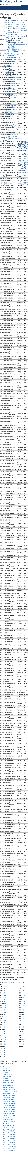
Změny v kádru (10, 71)
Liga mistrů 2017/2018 (10, 1091)
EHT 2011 (6, 1123)
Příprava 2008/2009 (9, 1135)
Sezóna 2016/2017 (8, 1097)
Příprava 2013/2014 (9, 1111)
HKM (18, 42)
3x (5, 1037)
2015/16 (10, 26)
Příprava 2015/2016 (9, 1103)
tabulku (8, 54)
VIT (11, 46)
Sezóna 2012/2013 (9, 1113)
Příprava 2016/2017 (9, 1099)
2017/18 (22, 26)
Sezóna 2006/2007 (9, 1141)
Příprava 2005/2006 (9, 1147)
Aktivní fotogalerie (22, 164)
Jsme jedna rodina (22, 144)
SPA (25, 44)
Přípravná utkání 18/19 (13, 57)
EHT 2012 (6, 1117)
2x (5, 993)
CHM (15, 42)
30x (5, 1008)
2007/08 (16, 20)
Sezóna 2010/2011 (8, 1125)
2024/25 (10, 32)
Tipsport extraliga (8, 1068)
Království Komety (22, 154)
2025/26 (16, 32)
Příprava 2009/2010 (9, 1131)
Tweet (2, 1066)
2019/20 (16, 28)
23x (5, 997)
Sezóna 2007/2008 (9, 1137)
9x (5, 1025)
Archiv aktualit (23, 180)
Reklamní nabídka (11, 136)
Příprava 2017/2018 (9, 1095)
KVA (25, 42)
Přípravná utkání (8, 1070)
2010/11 (16, 22)
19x (5, 1010)
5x (5, 984)
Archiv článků (24, 178)
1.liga (15, 34)
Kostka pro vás (23, 170)
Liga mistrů (6, 1072)
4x (5, 986)
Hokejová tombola (22, 150)
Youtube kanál (23, 184)
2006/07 (10, 20)
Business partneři (11, 129)
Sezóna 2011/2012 (8, 1119)
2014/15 (22, 24)
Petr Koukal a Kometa (21, 146)
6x (5, 995)
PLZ (22, 44)
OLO (16, 44)
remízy (16, 48)
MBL (13, 44)
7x (23, 1018)
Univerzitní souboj (11, 89)
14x (5, 988)
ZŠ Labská (9, 111)
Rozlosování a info (11, 97)
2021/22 (10, 30)
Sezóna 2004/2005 (9, 1149)
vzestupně (18, 40)
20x (24, 1010)
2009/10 (10, 22)
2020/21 (23, 28)
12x (5, 1023)
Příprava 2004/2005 (9, 1151)
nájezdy (14, 50)
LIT (11, 44)
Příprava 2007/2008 (9, 1139)
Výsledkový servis (8, 1080)
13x (24, 995)
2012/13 (10, 24)
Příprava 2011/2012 (9, 1121)
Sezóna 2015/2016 (9, 1101)
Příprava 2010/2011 (9, 1127)
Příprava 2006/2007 (9, 1143)
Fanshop (5, 174)
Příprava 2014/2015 (9, 1107)
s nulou (13, 52)
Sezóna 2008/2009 (9, 1133)
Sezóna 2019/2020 (9, 1085)
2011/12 (22, 22)
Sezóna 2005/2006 (9, 1145)
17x (24, 1003)
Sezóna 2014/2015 (9, 1105)
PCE (19, 44)
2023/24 (23, 30)
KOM (21, 42)
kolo (9, 38)
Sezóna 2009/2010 (9, 1129)
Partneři (5, 121)
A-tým (5, 67)
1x (4, 1001)
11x (24, 1001)
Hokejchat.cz (24, 168)
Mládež (5, 99)
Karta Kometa (24, 172)
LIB (8, 44)
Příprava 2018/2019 (9, 1089)
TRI (9, 46)
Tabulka (8, 93)
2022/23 (16, 30)
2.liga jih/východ (21, 36)
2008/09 (23, 20)
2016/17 (16, 26)
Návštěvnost (7, 1076)
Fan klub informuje (22, 160)
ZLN (13, 46)
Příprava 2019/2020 (9, 1087)
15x (5, 999)
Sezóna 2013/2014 (9, 1109)
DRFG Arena (7, 36)
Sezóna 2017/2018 (8, 1093)
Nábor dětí (9, 107)
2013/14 (16, 24)
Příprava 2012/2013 (9, 1115)
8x (5, 1006)
